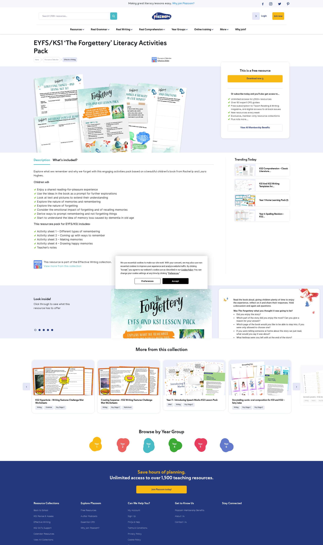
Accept (175, 281)
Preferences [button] (173, 273)
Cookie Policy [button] (187, 270)
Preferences (147, 281)
